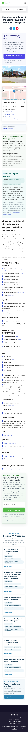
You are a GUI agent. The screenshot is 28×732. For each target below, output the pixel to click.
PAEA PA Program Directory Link (13, 469)
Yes (17, 336)
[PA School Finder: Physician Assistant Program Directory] (7, 3)
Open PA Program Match (14, 697)
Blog (10, 721)
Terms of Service (6, 728)
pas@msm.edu (9, 114)
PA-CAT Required (9, 456)
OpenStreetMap (14, 99)
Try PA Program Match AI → (14, 56)
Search (21, 9)
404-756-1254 (9, 112)
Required (11, 295)
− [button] (3, 90)
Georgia (22, 273)
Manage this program (9, 128)
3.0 (12, 357)
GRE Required (8, 435)
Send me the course (14, 510)
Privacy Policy (23, 726)
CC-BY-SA (24, 99)
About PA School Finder (15, 723)
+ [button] (3, 88)
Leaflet (4, 99)
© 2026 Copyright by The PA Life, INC (10, 726)
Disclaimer (14, 729)
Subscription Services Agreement (18, 728)
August (19, 339)
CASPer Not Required (10, 443)
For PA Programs (17, 721)
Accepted (21, 292)
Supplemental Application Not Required (13, 344)
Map (8, 9)
